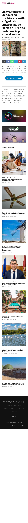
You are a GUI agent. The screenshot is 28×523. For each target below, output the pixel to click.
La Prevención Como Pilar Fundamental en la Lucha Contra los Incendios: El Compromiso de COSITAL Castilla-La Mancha (13, 283)
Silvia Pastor (5, 216)
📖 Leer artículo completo (14, 78)
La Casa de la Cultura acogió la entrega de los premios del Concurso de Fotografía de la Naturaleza (12, 350)
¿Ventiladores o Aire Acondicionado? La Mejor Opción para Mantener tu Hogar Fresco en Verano (13, 213)
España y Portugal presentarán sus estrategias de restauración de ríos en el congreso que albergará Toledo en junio (7, 96)
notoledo (12, 37)
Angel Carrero (5, 353)
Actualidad (20, 37)
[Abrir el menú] (25, 3)
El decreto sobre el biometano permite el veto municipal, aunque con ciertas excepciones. (13, 384)
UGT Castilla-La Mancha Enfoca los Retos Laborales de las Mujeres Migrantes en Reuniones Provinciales (12, 179)
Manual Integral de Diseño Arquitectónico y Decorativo (12, 316)
